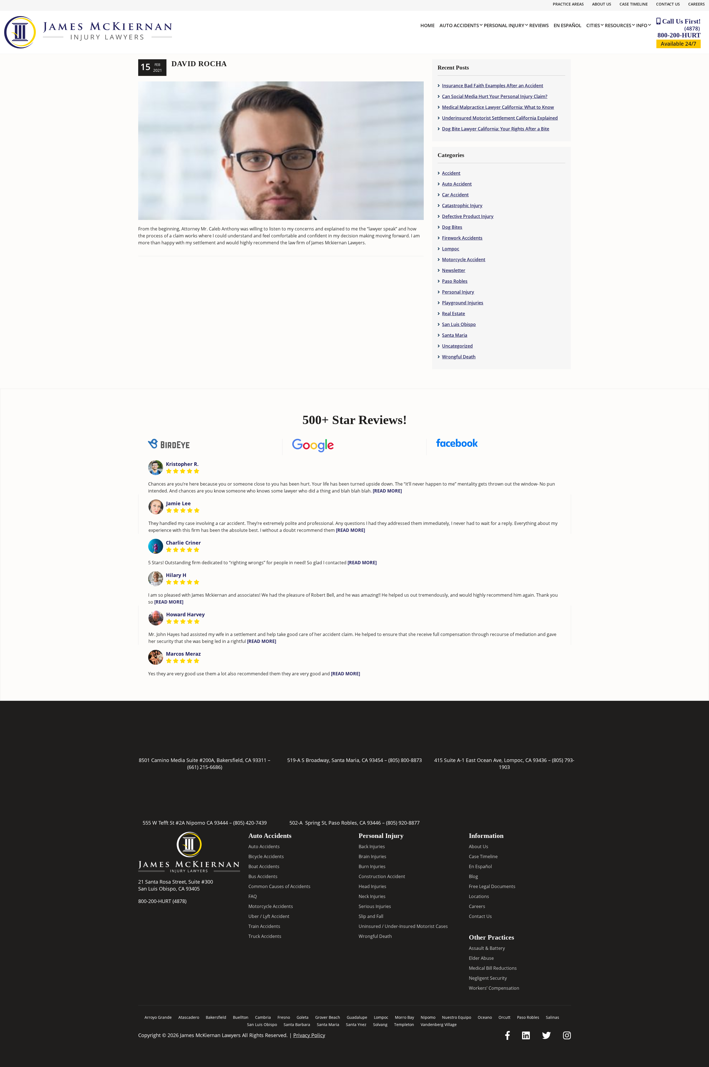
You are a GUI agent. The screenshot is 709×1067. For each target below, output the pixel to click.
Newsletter (453, 270)
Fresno (284, 1017)
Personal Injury (458, 292)
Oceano (485, 1017)
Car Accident (455, 195)
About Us (601, 4)
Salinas (552, 1017)
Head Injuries (372, 886)
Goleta (303, 1017)
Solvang (380, 1024)
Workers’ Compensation (494, 988)
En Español (480, 866)
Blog (473, 876)
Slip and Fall (371, 916)
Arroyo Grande (158, 1017)
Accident (451, 173)
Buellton (240, 1017)
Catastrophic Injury (462, 205)
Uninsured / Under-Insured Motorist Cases (403, 926)
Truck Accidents (264, 936)
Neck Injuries (372, 896)
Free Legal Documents (492, 886)
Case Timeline (634, 4)
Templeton (404, 1024)
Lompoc (450, 249)
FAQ (252, 896)
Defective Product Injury (468, 216)
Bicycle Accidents (266, 856)
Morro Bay (404, 1017)
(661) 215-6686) (204, 767)
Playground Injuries (462, 303)
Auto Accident (457, 184)
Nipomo (428, 1017)
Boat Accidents (263, 866)
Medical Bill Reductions (493, 968)
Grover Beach (327, 1017)
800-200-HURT (679, 32)
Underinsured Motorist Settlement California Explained (500, 118)
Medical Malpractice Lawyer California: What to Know (498, 107)
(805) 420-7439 (250, 822)
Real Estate (453, 314)
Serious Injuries (375, 906)
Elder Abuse (481, 958)
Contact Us (668, 4)
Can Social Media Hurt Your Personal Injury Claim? (494, 96)
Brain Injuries (372, 856)
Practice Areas (568, 4)
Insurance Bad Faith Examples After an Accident (492, 86)
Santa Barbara (297, 1024)
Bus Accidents (263, 876)
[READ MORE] (387, 491)
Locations (479, 896)
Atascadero (188, 1017)
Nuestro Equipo (456, 1017)
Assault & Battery (487, 948)
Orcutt (504, 1017)
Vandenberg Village (439, 1024)
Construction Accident (382, 876)
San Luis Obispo (459, 324)
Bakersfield (216, 1017)
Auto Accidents (264, 846)
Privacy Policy (309, 1035)
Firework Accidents (462, 238)
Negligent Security (488, 978)
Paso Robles (454, 281)
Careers (696, 4)
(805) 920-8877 (403, 822)
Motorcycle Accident (463, 260)
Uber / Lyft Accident (268, 916)
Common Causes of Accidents (279, 886)
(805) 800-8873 (405, 760)
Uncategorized (457, 346)
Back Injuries (372, 846)
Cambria (263, 1017)
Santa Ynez (356, 1024)
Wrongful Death (459, 357)
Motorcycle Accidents (270, 906)
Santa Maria (454, 335)
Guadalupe (357, 1017)
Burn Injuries (372, 866)
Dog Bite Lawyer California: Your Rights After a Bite (495, 129)
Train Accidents (264, 926)
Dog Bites (452, 227)
